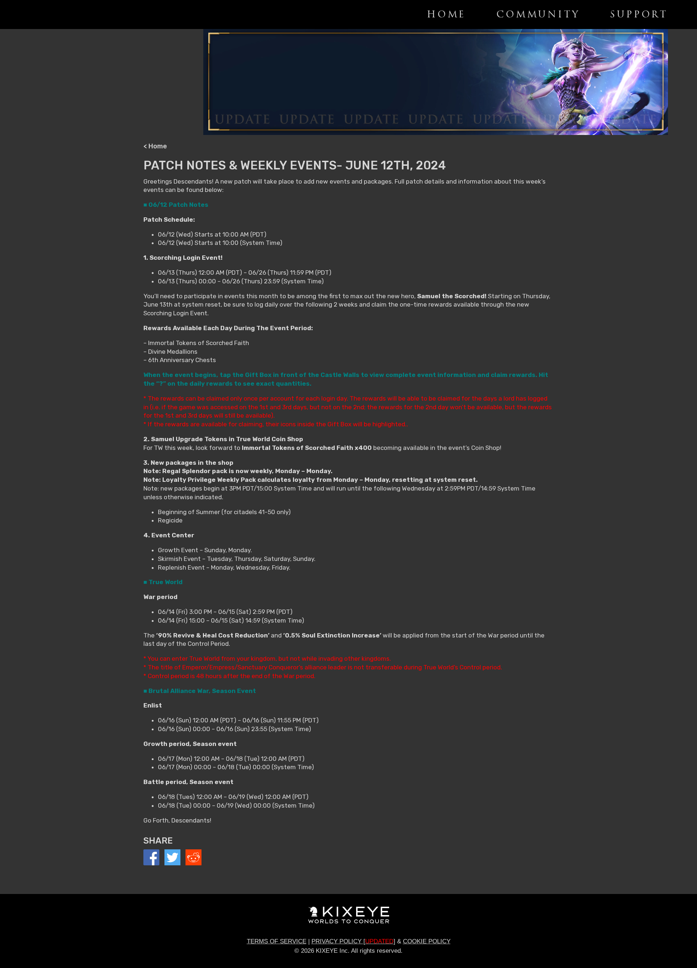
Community (537, 14)
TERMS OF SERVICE (276, 941)
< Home (155, 146)
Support (639, 14)
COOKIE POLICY (427, 941)
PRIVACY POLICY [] (353, 941)
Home (446, 14)
